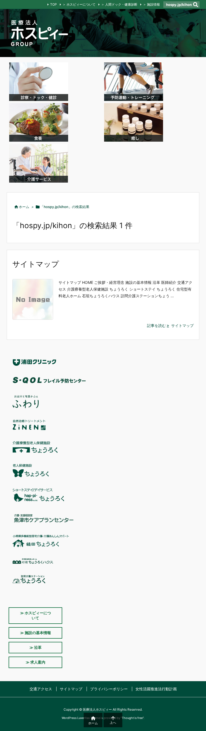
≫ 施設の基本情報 (35, 632)
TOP (53, 4)
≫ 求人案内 (35, 662)
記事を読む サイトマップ (170, 325)
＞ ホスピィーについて (78, 4)
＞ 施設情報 (151, 4)
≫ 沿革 (36, 647)
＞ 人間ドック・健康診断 (119, 4)
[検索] (196, 4)
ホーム (24, 207)
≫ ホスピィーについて (35, 615)
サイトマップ (35, 264)
